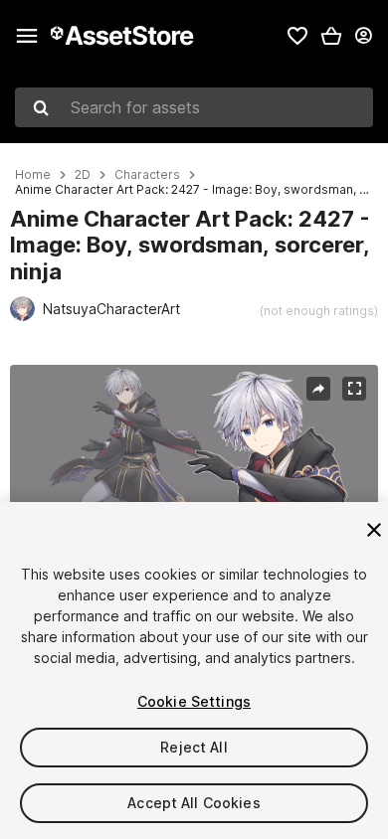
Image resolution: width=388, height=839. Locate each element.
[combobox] (194, 107)
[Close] (374, 530)
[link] (297, 36)
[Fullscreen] (354, 389)
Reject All (193, 747)
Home (33, 175)
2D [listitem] (83, 175)
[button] (331, 36)
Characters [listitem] (147, 175)
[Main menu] (27, 36)
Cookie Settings (194, 701)
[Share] (318, 389)
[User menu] (363, 36)
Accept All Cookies (194, 802)
